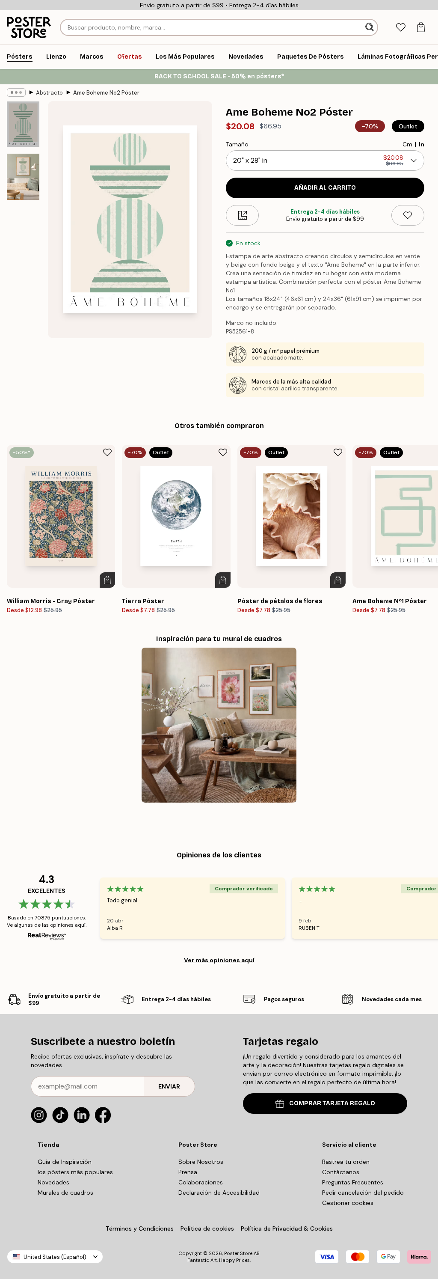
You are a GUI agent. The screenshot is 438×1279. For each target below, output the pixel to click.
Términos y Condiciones (140, 1228)
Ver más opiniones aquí (219, 960)
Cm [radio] (407, 144)
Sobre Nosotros (200, 1162)
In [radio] (421, 144)
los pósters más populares (75, 1172)
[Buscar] (370, 27)
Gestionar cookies (347, 1203)
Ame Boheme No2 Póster (106, 92)
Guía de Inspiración (65, 1162)
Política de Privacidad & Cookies (287, 1228)
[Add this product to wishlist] (407, 215)
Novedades (53, 1182)
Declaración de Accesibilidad (219, 1192)
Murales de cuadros (65, 1192)
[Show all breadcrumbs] (16, 92)
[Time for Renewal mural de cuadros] (219, 725)
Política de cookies (207, 1228)
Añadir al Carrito (325, 187)
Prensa (187, 1172)
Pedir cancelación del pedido (363, 1192)
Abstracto (49, 92)
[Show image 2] (23, 177)
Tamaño (237, 144)
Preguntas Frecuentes (352, 1182)
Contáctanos (340, 1172)
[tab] (401, 28)
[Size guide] (242, 215)
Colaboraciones (200, 1182)
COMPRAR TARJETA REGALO (332, 1103)
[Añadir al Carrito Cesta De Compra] (107, 580)
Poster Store (238, 1253)
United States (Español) (55, 1257)
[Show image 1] (23, 124)
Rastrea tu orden (346, 1162)
